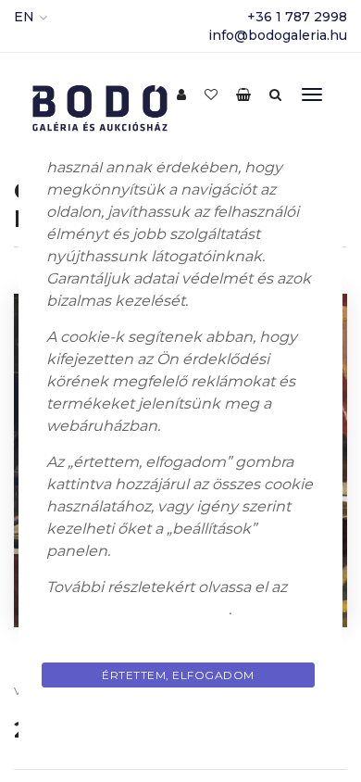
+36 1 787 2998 (297, 16)
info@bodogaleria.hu (277, 35)
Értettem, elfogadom (178, 675)
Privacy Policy (180, 718)
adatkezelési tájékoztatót (137, 609)
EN (24, 16)
